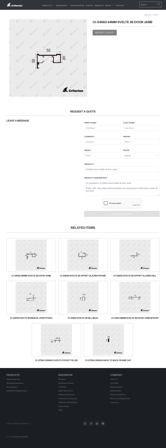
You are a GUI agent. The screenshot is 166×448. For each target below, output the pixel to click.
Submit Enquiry (122, 214)
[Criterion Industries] (15, 3)
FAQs (60, 410)
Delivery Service (116, 387)
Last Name (129, 123)
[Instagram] (85, 423)
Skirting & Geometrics (15, 383)
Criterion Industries (20, 437)
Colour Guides (63, 406)
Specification (77, 5)
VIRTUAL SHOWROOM (67, 402)
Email (88, 150)
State (126, 150)
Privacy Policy (115, 391)
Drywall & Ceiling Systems (16, 391)
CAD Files (62, 387)
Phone (127, 137)
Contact (120, 5)
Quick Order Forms (65, 391)
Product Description (96, 178)
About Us (113, 379)
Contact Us (114, 402)
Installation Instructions (67, 398)
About (108, 5)
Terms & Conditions (118, 395)
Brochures (62, 379)
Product (89, 164)
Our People (114, 383)
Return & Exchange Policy (120, 398)
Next (156, 15)
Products (47, 5)
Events (89, 5)
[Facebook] (91, 423)
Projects (99, 5)
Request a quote (104, 32)
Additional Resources (66, 395)
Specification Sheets (66, 383)
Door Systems (11, 387)
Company (89, 137)
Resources (61, 5)
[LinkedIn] (97, 423)
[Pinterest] (103, 423)
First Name (90, 123)
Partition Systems (13, 379)
